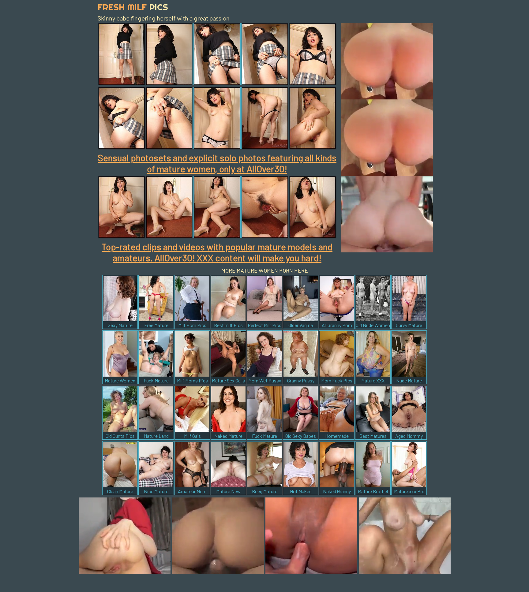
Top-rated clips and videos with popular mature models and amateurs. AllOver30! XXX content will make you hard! (217, 252)
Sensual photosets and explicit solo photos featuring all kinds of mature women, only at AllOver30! (217, 163)
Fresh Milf (133, 7)
